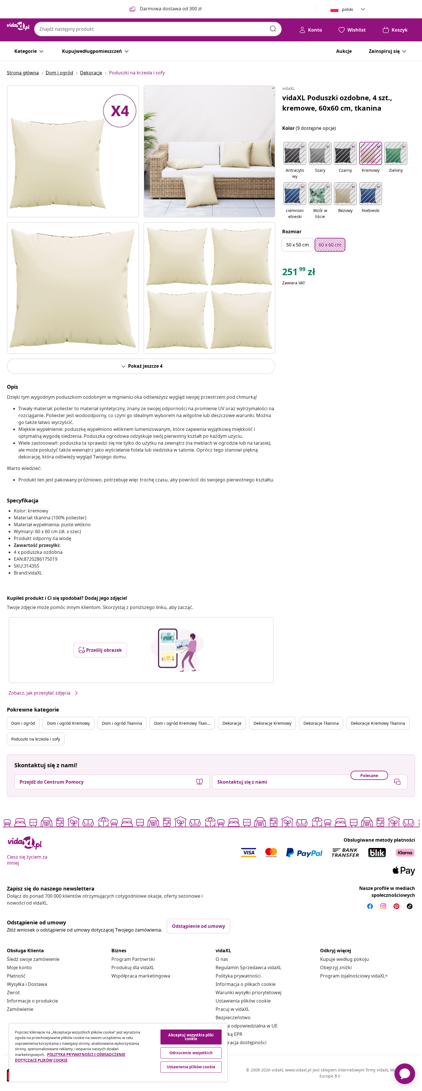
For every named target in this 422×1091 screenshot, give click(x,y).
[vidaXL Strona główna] (18, 26)
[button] (294, 161)
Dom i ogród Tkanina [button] (122, 723)
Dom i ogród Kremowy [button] (68, 723)
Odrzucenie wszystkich (191, 1052)
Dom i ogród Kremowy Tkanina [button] (183, 723)
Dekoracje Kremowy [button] (272, 723)
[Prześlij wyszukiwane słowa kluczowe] (273, 28)
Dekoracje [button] (231, 723)
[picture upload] (177, 650)
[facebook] (370, 906)
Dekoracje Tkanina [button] (321, 723)
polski (347, 9)
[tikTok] (410, 906)
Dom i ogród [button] (23, 723)
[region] (118, 1052)
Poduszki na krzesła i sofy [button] (35, 739)
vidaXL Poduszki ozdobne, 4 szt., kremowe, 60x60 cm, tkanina (337, 103)
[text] (298, 273)
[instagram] (383, 906)
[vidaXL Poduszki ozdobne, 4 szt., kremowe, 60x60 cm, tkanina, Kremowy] (72, 151)
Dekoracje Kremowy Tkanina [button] (378, 723)
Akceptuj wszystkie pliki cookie (191, 1036)
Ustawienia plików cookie (243, 1001)
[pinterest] (396, 906)
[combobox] (158, 29)
